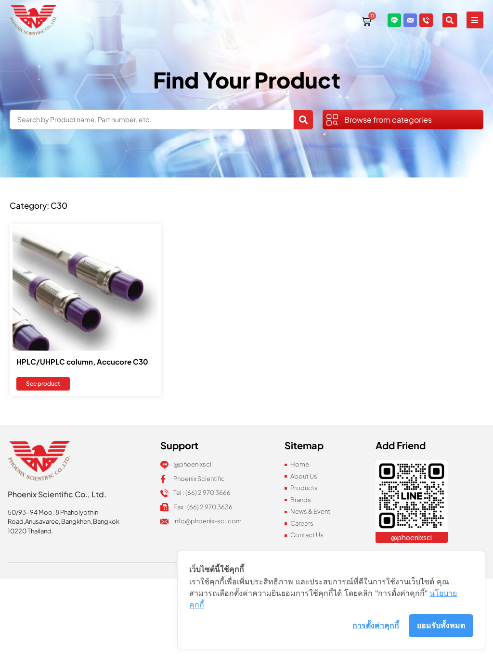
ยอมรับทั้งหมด (441, 625)
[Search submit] (303, 119)
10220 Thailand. (30, 531)
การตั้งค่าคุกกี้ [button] (375, 625)
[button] (475, 20)
